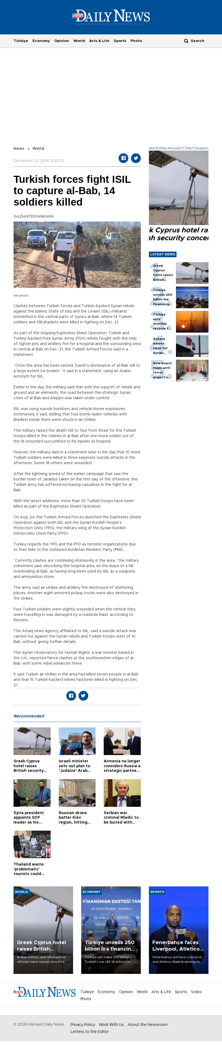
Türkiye (21, 41)
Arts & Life (99, 41)
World (79, 41)
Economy (41, 41)
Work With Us (111, 1025)
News (19, 149)
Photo (136, 41)
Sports (120, 41)
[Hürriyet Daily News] (111, 17)
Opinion (61, 41)
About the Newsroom (148, 1025)
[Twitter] (136, 158)
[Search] (186, 40)
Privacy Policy (83, 1025)
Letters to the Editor (90, 1032)
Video (196, 992)
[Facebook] (123, 158)
